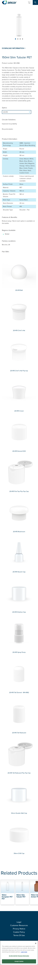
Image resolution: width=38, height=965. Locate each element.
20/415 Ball (19, 290)
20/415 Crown (19, 411)
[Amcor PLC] (9, 2)
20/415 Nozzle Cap (19, 572)
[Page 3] (20, 38)
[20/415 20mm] (19, 112)
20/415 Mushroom (19, 531)
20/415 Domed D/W (19, 451)
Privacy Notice (19, 928)
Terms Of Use (19, 935)
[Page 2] (17, 38)
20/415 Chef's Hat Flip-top (19, 371)
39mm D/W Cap (19, 853)
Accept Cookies (19, 961)
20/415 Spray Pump (19, 652)
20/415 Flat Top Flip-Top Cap (19, 491)
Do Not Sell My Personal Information (19, 956)
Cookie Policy (19, 932)
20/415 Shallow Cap (19, 612)
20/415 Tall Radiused (19, 733)
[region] (19, 953)
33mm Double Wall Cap (19, 813)
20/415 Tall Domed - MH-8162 (19, 692)
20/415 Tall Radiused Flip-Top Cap (19, 773)
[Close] (36, 943)
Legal (19, 922)
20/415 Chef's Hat (19, 330)
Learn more (24, 952)
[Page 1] (15, 38)
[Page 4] (22, 38)
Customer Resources (19, 925)
